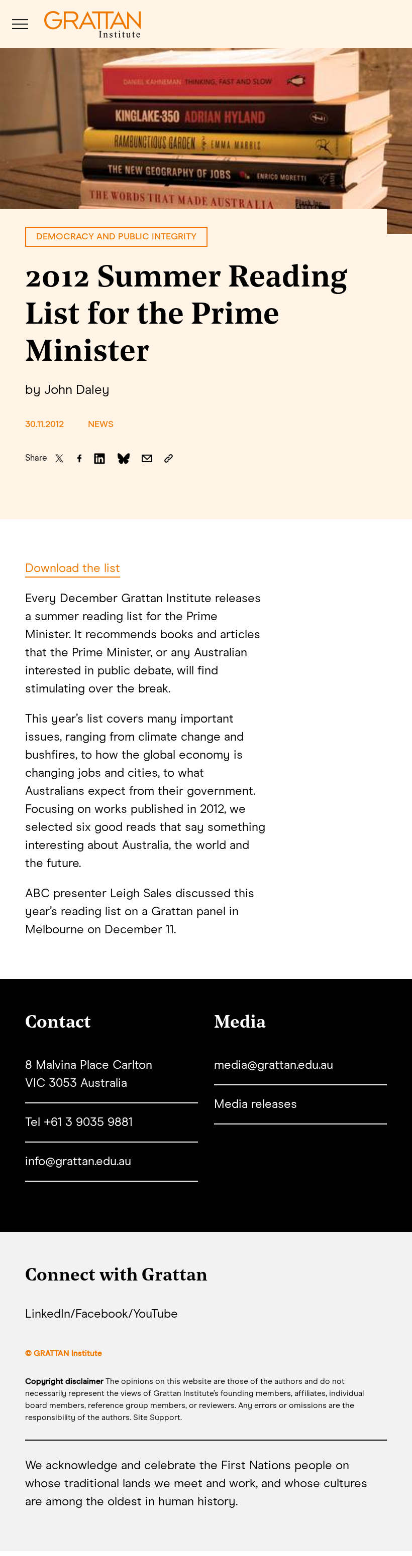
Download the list (72, 568)
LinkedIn (47, 1314)
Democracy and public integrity (116, 236)
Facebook (101, 1314)
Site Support (156, 1417)
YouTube (155, 1314)
